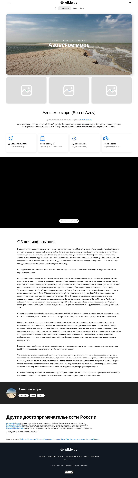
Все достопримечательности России (21, 432)
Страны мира (51, 456)
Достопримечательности (74, 456)
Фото (75, 8)
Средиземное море (77, 439)
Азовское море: (65, 8)
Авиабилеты (95, 456)
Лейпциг (23, 439)
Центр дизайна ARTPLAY (14, 425)
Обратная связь (69, 460)
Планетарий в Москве (13, 423)
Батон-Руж (65, 439)
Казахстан (31, 439)
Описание (23, 395)
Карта (82, 8)
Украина (89, 120)
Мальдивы (47, 439)
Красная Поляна (92, 439)
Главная (42, 456)
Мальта (39, 439)
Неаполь (56, 439)
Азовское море (29, 389)
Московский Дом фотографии (15, 428)
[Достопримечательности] (55, 8)
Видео (86, 456)
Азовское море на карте (68, 221)
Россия (82, 120)
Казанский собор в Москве (14, 426)
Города (60, 456)
